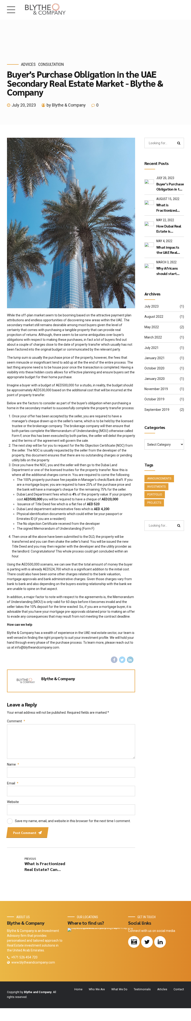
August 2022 (153, 316)
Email (12, 783)
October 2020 (154, 368)
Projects (154, 502)
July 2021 (151, 348)
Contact (179, 989)
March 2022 (153, 337)
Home (78, 989)
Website (13, 802)
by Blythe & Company (66, 105)
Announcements (159, 478)
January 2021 (154, 358)
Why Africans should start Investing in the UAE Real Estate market (169, 271)
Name (13, 764)
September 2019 (156, 410)
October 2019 (154, 399)
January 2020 (154, 379)
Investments (156, 486)
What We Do (119, 989)
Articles (162, 989)
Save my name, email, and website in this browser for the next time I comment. (73, 821)
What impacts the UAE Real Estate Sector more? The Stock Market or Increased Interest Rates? (169, 250)
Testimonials (142, 989)
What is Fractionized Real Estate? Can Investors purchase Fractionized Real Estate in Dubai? (169, 207)
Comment (16, 721)
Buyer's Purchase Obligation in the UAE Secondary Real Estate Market (170, 186)
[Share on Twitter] (122, 659)
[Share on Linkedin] (130, 659)
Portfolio (154, 494)
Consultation (51, 64)
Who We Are (97, 989)
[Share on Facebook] (114, 659)
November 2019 (156, 389)
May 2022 (151, 327)
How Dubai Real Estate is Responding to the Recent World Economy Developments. (169, 229)
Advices (28, 64)
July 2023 (151, 306)
